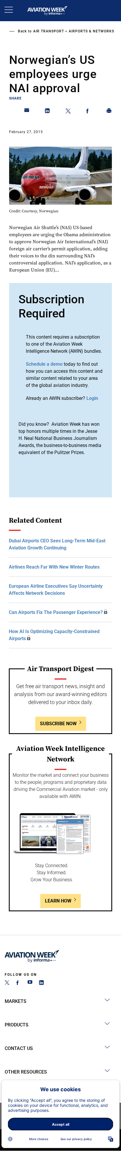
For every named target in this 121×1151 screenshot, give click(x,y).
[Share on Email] (27, 111)
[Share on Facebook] (88, 111)
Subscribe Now (58, 723)
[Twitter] (7, 983)
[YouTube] (30, 983)
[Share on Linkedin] (47, 111)
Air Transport (48, 31)
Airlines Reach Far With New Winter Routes (54, 567)
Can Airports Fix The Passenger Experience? (56, 612)
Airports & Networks (91, 31)
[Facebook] (18, 983)
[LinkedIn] (41, 983)
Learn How (58, 901)
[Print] (109, 111)
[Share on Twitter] (68, 111)
